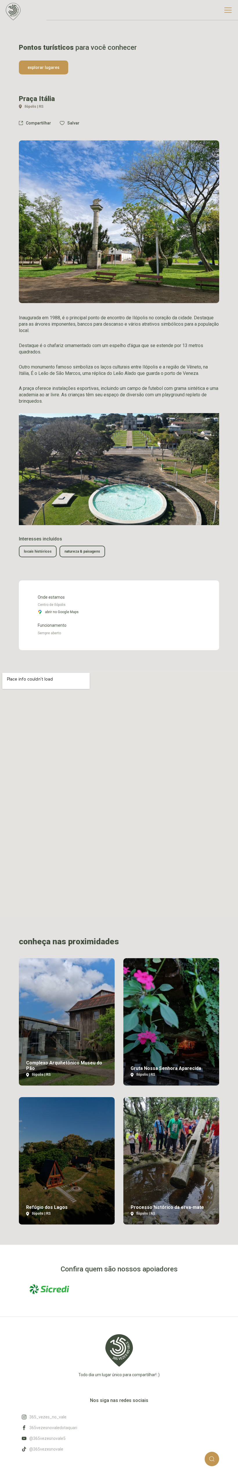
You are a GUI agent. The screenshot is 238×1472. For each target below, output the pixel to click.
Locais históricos (38, 551)
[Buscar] (212, 1459)
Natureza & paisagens (82, 551)
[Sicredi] (49, 1289)
